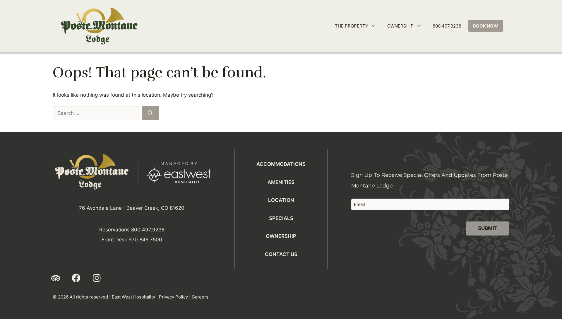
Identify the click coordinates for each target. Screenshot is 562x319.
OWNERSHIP (400, 26)
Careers (200, 297)
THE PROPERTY (351, 26)
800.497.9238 (447, 26)
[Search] (150, 113)
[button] (55, 278)
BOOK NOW (485, 26)
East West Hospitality (133, 297)
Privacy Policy (173, 297)
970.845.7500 (145, 240)
